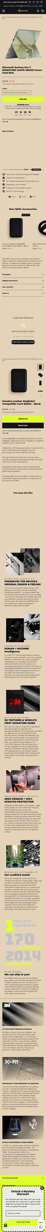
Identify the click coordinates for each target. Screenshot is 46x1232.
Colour (4, 88)
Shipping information (10, 280)
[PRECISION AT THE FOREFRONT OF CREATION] (23, 1069)
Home (4, 17)
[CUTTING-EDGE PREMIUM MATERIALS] (23, 1014)
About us (5, 293)
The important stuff (10, 1178)
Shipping (15, 84)
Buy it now (23, 425)
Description (6, 274)
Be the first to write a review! (23, 342)
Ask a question (7, 287)
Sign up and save (8, 1185)
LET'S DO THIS (23, 1222)
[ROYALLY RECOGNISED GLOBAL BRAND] (23, 1127)
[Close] (42, 1188)
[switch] (41, 1227)
